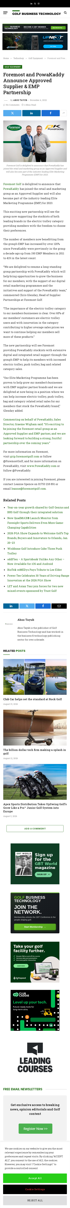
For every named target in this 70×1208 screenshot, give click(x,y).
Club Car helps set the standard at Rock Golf (32, 699)
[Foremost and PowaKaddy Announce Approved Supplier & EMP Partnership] (35, 141)
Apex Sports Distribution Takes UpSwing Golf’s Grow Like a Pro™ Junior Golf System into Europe (35, 807)
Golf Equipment (13, 67)
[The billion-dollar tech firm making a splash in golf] (35, 727)
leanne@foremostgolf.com (28, 488)
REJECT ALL (35, 1200)
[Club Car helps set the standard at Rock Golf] (35, 677)
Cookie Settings (35, 1189)
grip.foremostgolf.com (24, 456)
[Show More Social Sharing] (64, 113)
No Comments (13, 104)
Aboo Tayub (20, 100)
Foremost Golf (12, 184)
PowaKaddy (11, 188)
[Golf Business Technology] (36, 13)
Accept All (35, 1178)
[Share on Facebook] (51, 113)
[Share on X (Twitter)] (12, 113)
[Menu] (5, 12)
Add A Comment (35, 828)
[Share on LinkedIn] (31, 113)
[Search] (65, 12)
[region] (35, 1175)
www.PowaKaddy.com (41, 466)
